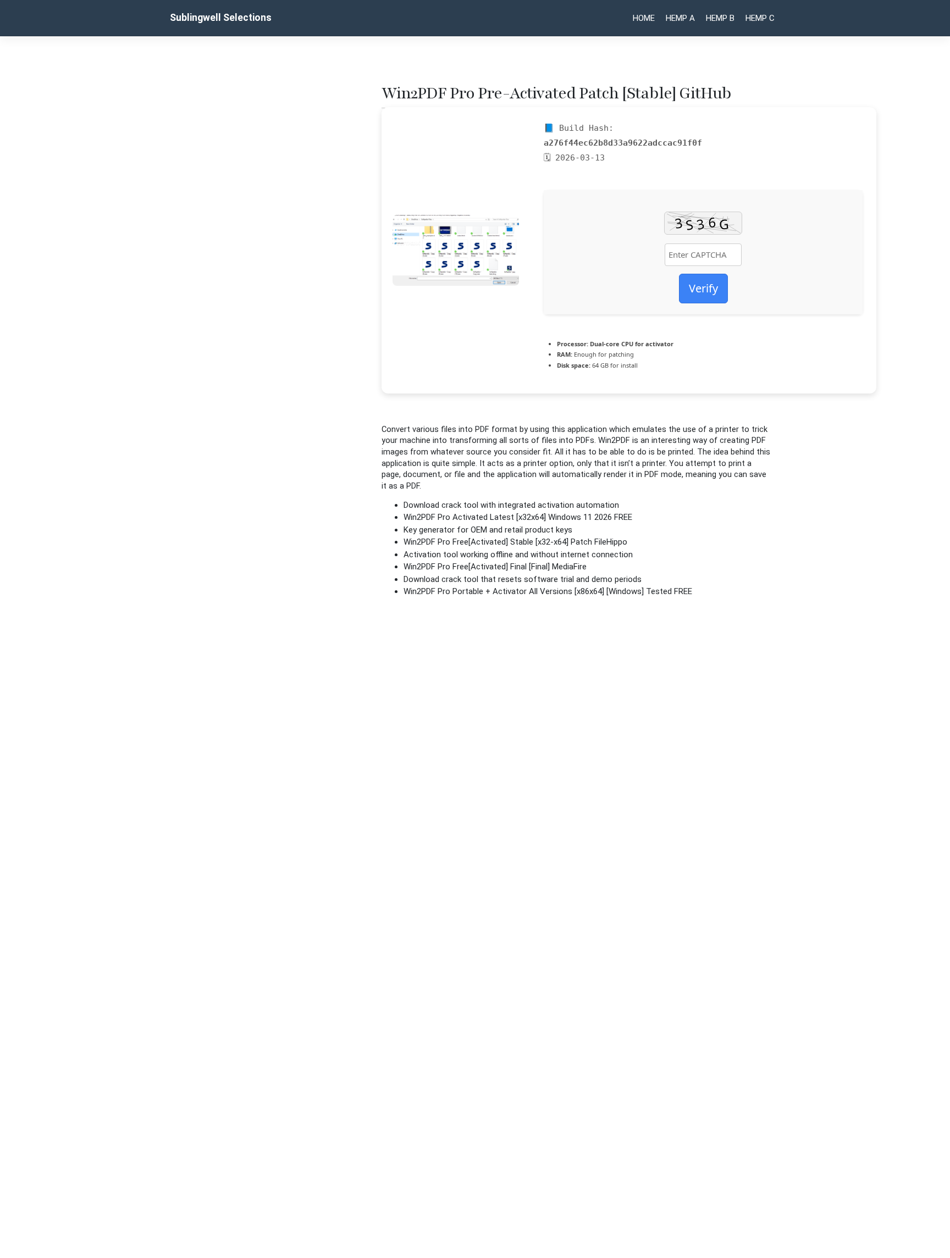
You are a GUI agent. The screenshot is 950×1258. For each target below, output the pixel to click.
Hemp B (720, 18)
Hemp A (680, 18)
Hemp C (760, 18)
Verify (703, 288)
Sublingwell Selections (221, 17)
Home (644, 18)
